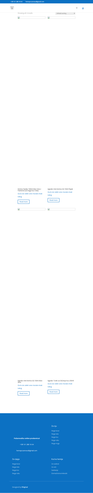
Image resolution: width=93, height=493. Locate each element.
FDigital (25, 487)
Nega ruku (55, 440)
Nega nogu (55, 443)
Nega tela (55, 434)
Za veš (53, 467)
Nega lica (54, 437)
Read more (24, 202)
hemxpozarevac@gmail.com (26, 450)
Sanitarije (54, 470)
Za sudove (55, 464)
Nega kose (55, 431)
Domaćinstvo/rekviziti (59, 473)
